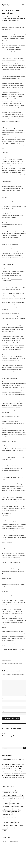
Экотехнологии (21, 663)
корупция (5, 809)
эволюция (21, 825)
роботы (17, 822)
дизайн (12, 806)
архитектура (15, 663)
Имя (3, 698)
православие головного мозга (10, 817)
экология (5, 828)
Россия (4, 798)
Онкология (14, 792)
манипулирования (18, 809)
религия (12, 822)
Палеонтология (6, 795)
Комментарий (6, 678)
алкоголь (13, 801)
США (14, 798)
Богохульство (16, 790)
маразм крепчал (6, 811)
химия (16, 825)
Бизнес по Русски (7, 790)
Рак (22, 795)
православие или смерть (9, 820)
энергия (5, 830)
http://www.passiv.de (8, 277)
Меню (23, 4)
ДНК (22, 790)
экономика (11, 828)
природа (18, 820)
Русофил (10, 798)
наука (10, 814)
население (5, 814)
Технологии (20, 798)
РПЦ (19, 795)
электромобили (18, 828)
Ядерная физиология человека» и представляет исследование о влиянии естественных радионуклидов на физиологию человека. (13, 760)
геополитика (6, 806)
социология (5, 825)
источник (9, 660)
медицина (14, 811)
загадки (17, 806)
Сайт (3, 711)
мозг (19, 811)
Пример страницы (6, 837)
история (22, 806)
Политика (14, 795)
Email (4, 704)
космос (10, 809)
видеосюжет (13, 803)
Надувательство (7, 792)
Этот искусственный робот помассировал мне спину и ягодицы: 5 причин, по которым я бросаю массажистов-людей (14, 777)
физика (11, 825)
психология (5, 822)
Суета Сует (6, 5)
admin (5, 663)
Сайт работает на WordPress (13, 841)
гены (18, 803)
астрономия (5, 803)
